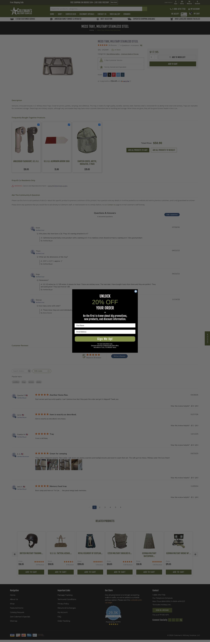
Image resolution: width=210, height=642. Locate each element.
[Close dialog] (136, 291)
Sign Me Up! (105, 339)
